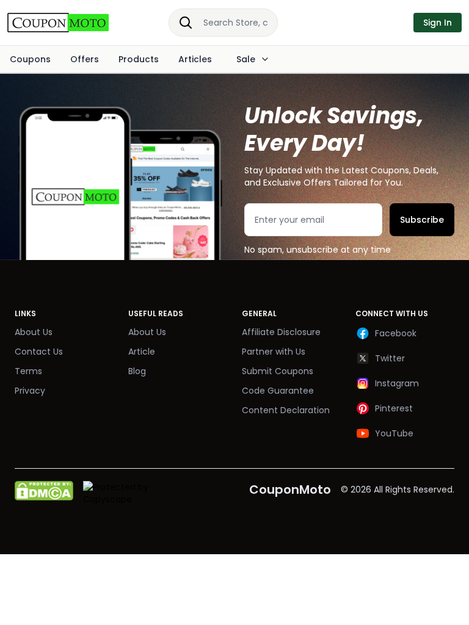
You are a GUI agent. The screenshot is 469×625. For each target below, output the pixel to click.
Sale (245, 59)
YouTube (394, 433)
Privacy (30, 391)
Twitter (390, 358)
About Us (34, 332)
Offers (84, 59)
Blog (137, 371)
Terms (28, 371)
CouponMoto (290, 489)
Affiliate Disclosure (281, 332)
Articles (195, 59)
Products (138, 59)
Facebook (395, 333)
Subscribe (422, 220)
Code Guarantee (278, 391)
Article (141, 351)
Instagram (397, 383)
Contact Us (39, 351)
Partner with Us (273, 351)
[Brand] (70, 22)
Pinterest (394, 408)
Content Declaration (286, 410)
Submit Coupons (277, 371)
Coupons (30, 59)
